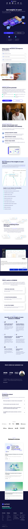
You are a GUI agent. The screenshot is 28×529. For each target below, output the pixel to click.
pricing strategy (14, 228)
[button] (14, 54)
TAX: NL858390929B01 (15, 517)
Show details (24, 267)
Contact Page (7, 398)
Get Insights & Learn (9, 517)
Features (3, 517)
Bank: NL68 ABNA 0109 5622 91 (16, 519)
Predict (7, 518)
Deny (13, 269)
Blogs (2, 518)
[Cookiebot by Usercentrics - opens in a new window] (22, 258)
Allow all (23, 269)
